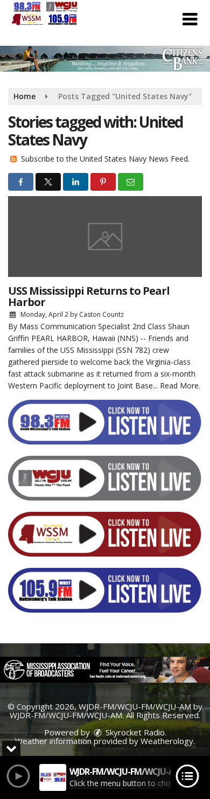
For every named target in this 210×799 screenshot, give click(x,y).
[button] (190, 19)
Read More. (180, 385)
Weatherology (167, 740)
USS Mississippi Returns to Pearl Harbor (89, 296)
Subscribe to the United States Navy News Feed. (105, 159)
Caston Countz (101, 314)
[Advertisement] (105, 59)
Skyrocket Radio (134, 732)
